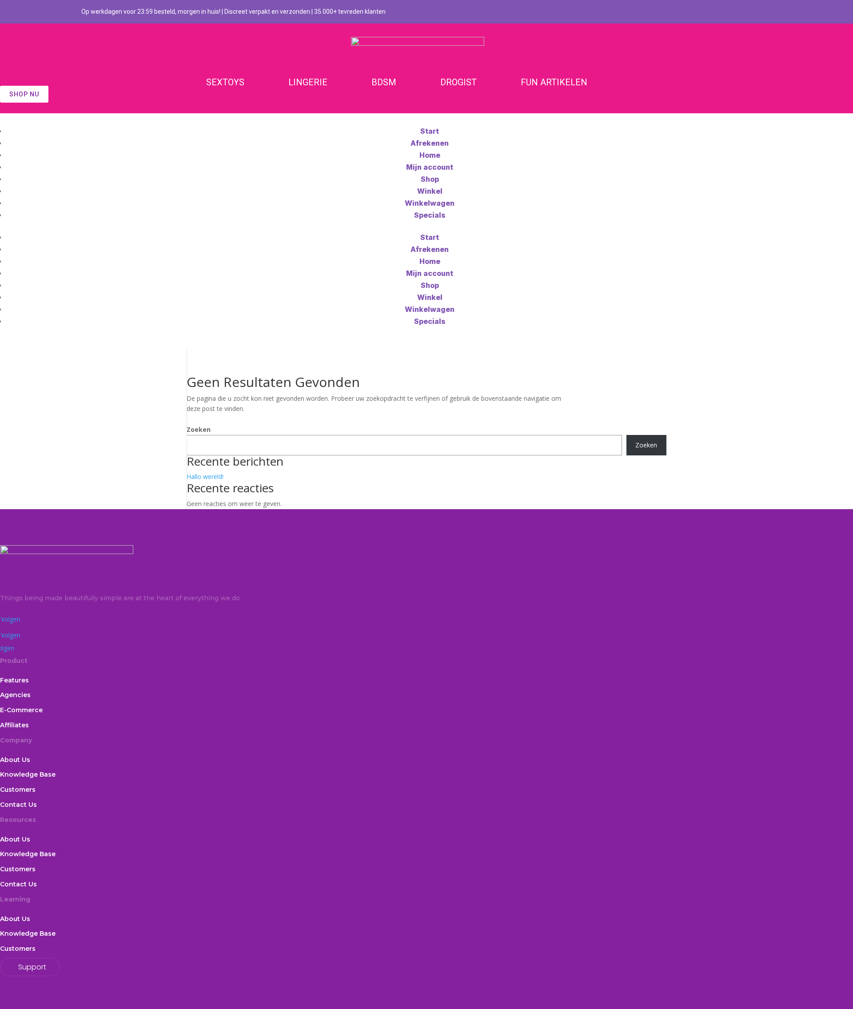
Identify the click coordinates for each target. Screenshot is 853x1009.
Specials (430, 215)
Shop (430, 179)
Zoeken (199, 429)
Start (429, 131)
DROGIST (458, 82)
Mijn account (429, 167)
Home (429, 155)
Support (32, 967)
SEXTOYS (225, 82)
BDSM (383, 82)
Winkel (429, 191)
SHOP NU (24, 94)
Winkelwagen (429, 203)
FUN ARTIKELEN (554, 82)
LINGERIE (307, 82)
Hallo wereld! (205, 476)
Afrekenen (430, 143)
